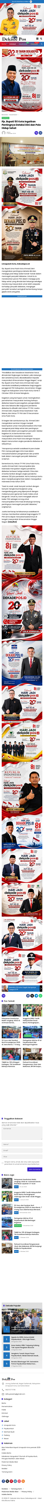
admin (8, 132)
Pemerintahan (7, 1406)
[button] (41, 38)
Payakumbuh (9, 1428)
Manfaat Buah (9, 1432)
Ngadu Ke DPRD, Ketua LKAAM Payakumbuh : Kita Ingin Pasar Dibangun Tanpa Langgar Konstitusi (25, 1338)
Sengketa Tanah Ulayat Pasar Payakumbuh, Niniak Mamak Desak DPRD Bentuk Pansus (24, 1355)
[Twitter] (32, 996)
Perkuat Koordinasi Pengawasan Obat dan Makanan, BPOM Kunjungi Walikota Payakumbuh (32, 1064)
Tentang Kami (7, 1472)
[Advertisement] (22, 1092)
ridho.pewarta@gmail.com (15, 1394)
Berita (5, 1014)
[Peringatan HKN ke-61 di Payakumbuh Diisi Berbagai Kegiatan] (32, 1032)
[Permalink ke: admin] (4, 133)
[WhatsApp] (40, 996)
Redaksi (4, 1469)
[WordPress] (15, 1481)
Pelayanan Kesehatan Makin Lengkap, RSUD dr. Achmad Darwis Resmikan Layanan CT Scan (11, 1021)
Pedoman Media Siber (10, 1462)
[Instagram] (19, 1481)
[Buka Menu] (37, 38)
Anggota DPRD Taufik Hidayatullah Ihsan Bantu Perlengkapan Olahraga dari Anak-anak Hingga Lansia (31, 1021)
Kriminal (5, 1413)
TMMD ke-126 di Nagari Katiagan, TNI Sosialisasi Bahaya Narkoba (11, 1064)
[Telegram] (36, 996)
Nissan (6, 1438)
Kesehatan (5, 118)
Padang (7, 1435)
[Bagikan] (40, 133)
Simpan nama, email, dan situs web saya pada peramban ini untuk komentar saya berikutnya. (22, 1163)
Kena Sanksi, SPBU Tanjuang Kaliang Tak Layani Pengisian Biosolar (25, 1346)
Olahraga (5, 1416)
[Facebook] (28, 996)
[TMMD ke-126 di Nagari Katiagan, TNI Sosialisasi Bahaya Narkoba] (11, 1054)
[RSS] (23, 1481)
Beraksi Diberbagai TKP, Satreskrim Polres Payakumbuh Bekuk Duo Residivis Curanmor (24, 1363)
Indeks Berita (6, 1453)
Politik (4, 1410)
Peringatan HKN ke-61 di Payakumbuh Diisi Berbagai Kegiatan (32, 1042)
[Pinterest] (11, 1481)
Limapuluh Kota (9, 1425)
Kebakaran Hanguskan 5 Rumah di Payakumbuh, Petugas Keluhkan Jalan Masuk (20, 1457)
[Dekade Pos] (15, 38)
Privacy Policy (7, 1465)
